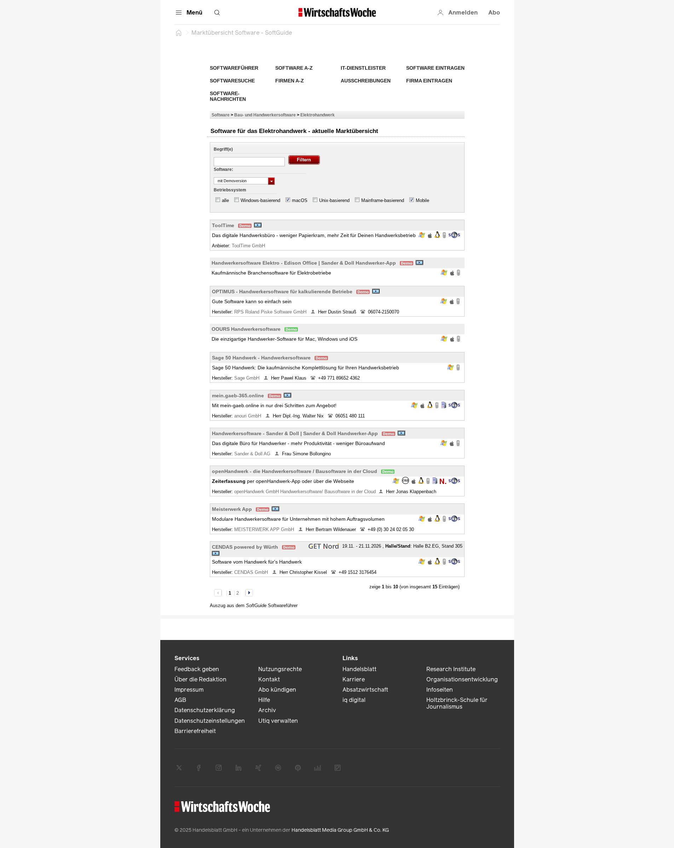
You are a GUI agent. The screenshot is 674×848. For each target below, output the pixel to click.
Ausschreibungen (366, 80)
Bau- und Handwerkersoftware (265, 115)
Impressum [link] (188, 690)
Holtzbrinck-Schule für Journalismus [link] (457, 703)
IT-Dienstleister (363, 68)
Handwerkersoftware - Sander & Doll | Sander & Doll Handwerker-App (295, 433)
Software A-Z (294, 68)
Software (221, 115)
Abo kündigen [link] (277, 690)
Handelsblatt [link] (359, 669)
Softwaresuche (232, 80)
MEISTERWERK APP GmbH (264, 529)
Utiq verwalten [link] (278, 721)
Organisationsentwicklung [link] (462, 679)
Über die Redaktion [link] (200, 679)
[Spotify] (278, 767)
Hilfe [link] (264, 700)
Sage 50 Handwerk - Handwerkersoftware (261, 357)
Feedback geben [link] (196, 669)
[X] (179, 767)
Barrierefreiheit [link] (195, 731)
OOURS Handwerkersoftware (246, 329)
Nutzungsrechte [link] (280, 669)
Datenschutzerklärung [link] (204, 710)
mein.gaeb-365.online (238, 395)
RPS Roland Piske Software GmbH (271, 312)
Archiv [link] (267, 710)
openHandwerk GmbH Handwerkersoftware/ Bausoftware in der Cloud (305, 491)
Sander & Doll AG (253, 453)
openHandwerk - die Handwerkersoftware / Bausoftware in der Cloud (294, 471)
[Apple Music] (298, 767)
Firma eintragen (429, 80)
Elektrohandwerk (317, 115)
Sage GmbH (247, 378)
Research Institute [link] (451, 669)
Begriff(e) (223, 149)
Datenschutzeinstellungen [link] (209, 721)
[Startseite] (178, 32)
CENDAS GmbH (251, 572)
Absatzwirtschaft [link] (365, 690)
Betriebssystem (230, 190)
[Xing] (258, 767)
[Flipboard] (337, 767)
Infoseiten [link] (439, 690)
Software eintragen (435, 68)
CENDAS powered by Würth (245, 547)
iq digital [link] (353, 700)
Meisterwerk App (232, 509)
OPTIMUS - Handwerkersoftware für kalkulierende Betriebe (282, 291)
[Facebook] (199, 767)
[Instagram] (218, 767)
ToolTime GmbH (249, 245)
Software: (223, 169)
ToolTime (223, 225)
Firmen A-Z (289, 80)
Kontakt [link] (269, 679)
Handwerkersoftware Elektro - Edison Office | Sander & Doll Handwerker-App (304, 263)
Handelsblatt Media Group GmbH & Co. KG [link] (340, 830)
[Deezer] (317, 767)
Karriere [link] (353, 679)
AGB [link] (180, 700)
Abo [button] (494, 12)
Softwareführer (234, 68)
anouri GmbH (248, 416)
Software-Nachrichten (228, 96)
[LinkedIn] (238, 767)
